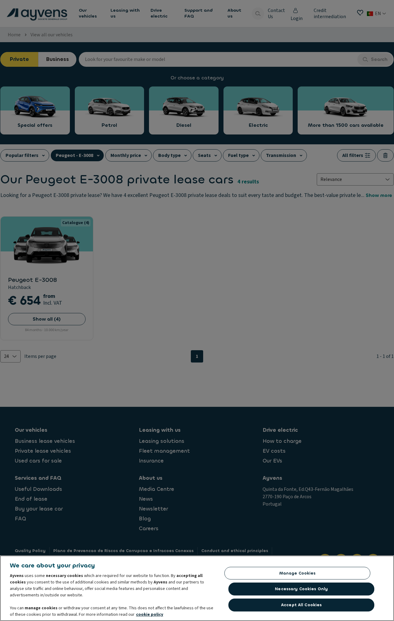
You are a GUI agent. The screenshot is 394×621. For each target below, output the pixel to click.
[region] (197, 588)
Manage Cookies (297, 573)
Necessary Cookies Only (301, 588)
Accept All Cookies (301, 604)
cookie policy (149, 614)
